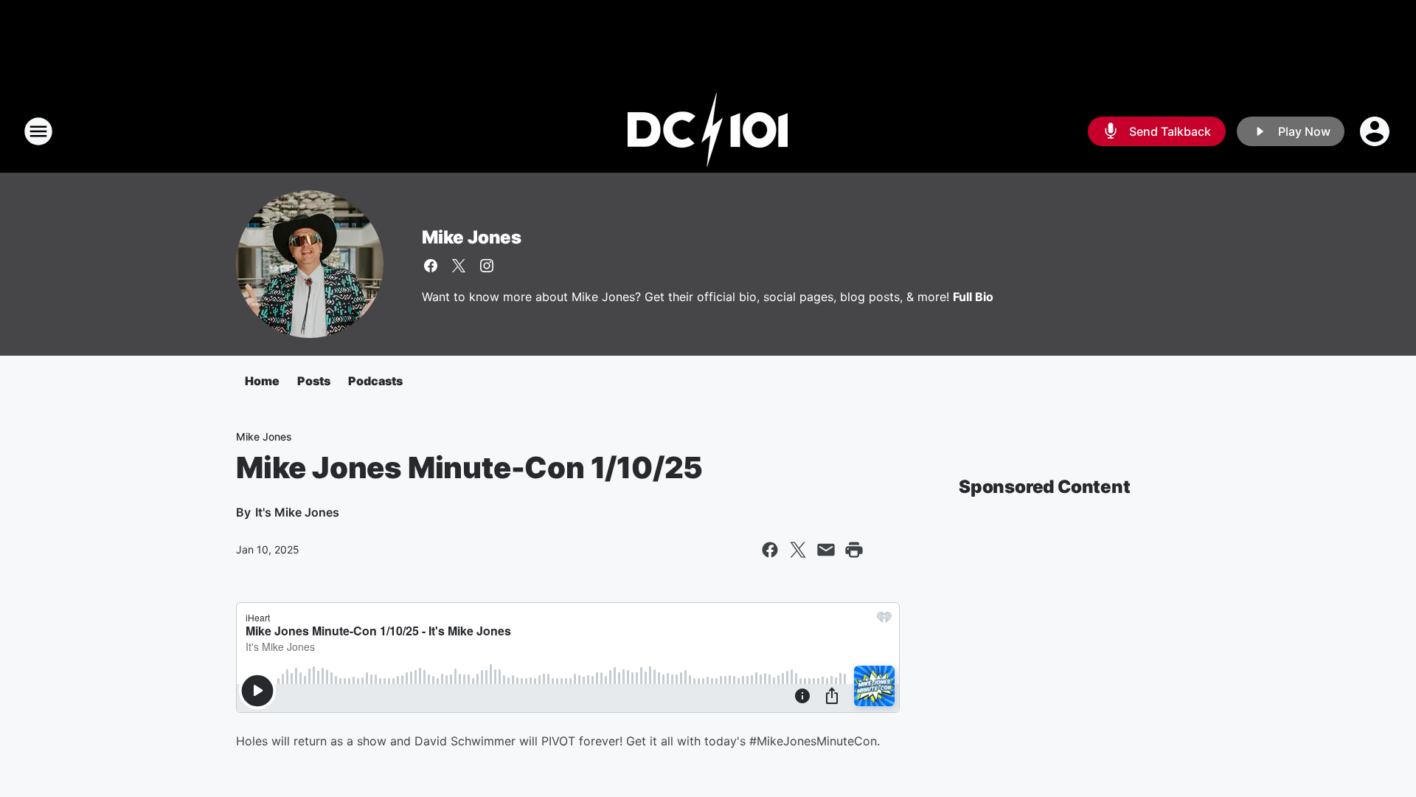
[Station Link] (708, 131)
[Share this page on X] (798, 549)
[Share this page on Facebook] (770, 549)
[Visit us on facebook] (431, 266)
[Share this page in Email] (826, 549)
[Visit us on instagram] (487, 266)
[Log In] (1376, 131)
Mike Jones (471, 237)
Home (262, 380)
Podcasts (375, 380)
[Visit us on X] (459, 266)
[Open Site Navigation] (38, 131)
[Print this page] (854, 549)
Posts (313, 380)
